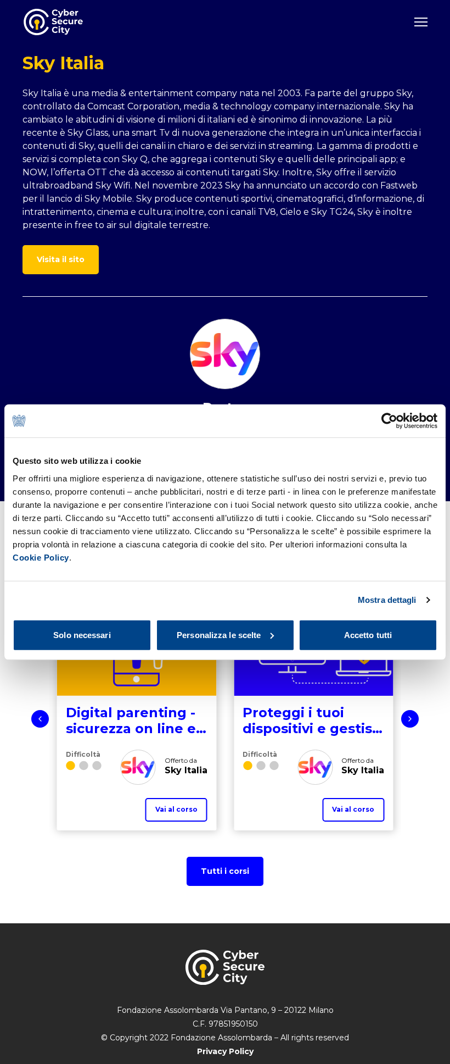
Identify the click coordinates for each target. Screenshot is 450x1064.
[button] (40, 719)
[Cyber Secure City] (53, 22)
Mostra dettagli (387, 600)
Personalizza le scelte (219, 634)
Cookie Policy (41, 557)
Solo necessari (81, 634)
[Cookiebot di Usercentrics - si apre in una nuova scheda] (389, 421)
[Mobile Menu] (421, 22)
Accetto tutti (368, 634)
